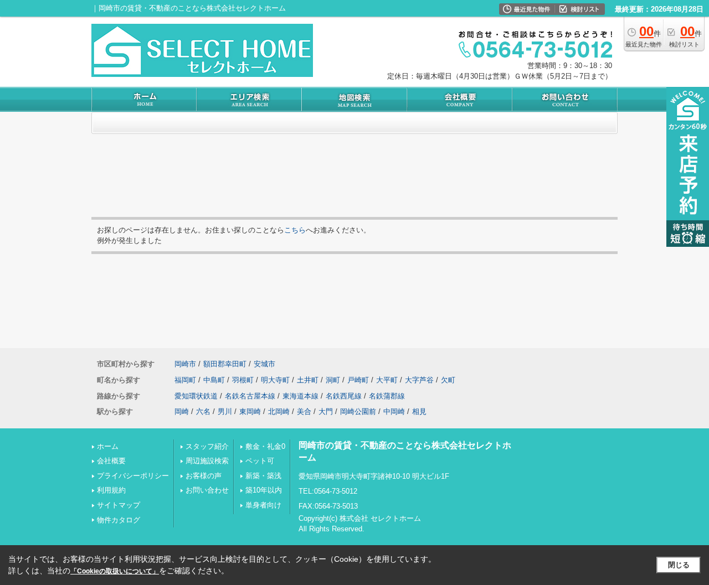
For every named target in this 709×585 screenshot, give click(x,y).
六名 (203, 411)
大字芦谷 (419, 380)
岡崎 (181, 411)
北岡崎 (279, 411)
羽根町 (243, 380)
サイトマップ (118, 505)
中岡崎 (394, 411)
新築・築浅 (263, 476)
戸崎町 (358, 380)
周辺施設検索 (207, 461)
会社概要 (111, 461)
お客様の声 (204, 476)
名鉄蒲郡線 (387, 396)
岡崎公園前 (358, 411)
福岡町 (185, 380)
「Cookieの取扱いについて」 (114, 571)
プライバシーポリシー (133, 476)
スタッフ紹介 (207, 446)
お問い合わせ (207, 490)
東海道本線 (300, 396)
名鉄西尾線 (344, 396)
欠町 (448, 380)
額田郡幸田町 (224, 364)
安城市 (264, 364)
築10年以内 (263, 490)
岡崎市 (185, 364)
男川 (225, 411)
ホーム (108, 446)
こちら (295, 230)
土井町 (307, 380)
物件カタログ (118, 520)
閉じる (679, 565)
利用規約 (111, 490)
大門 (325, 411)
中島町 (214, 380)
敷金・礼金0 (265, 446)
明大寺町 (275, 380)
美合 (304, 411)
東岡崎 (250, 411)
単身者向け (263, 505)
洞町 (333, 380)
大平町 (387, 380)
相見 (419, 411)
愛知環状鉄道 (196, 396)
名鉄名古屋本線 (250, 396)
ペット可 (259, 461)
